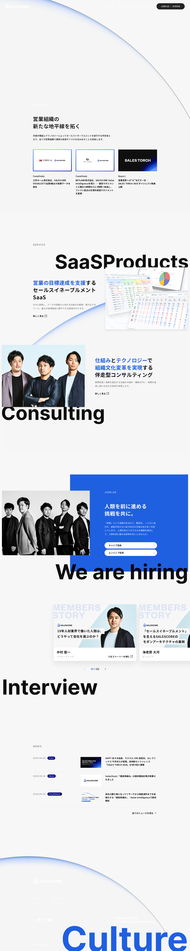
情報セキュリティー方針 (64, 898)
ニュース (37, 908)
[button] (105, 669)
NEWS (149, 6)
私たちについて (40, 892)
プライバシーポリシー (63, 892)
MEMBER (122, 6)
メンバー (37, 898)
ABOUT (110, 6)
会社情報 (37, 903)
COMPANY (136, 6)
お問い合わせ (59, 903)
